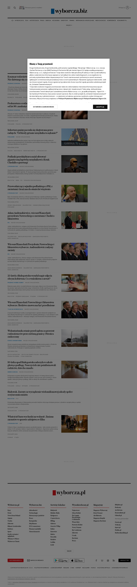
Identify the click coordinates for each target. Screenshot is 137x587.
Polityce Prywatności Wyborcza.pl (70, 98)
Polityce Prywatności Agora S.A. (95, 98)
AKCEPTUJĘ (100, 107)
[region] (68, 85)
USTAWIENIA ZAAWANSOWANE (43, 107)
